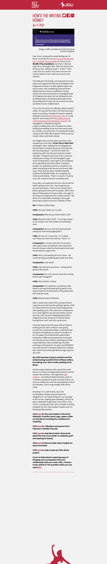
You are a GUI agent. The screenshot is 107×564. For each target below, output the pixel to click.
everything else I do (56, 116)
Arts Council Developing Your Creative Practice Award (53, 60)
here (39, 414)
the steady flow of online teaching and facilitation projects (51, 119)
